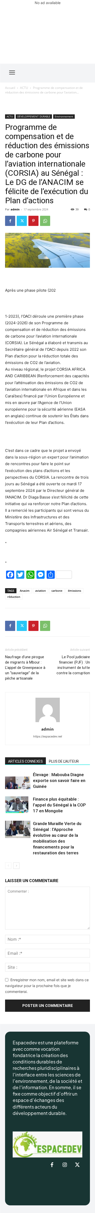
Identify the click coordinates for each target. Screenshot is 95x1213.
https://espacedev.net (47, 736)
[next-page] (16, 865)
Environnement (64, 116)
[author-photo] (47, 722)
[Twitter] (22, 221)
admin (15, 209)
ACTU (24, 88)
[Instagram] (65, 1165)
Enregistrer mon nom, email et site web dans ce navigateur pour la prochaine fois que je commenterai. (47, 985)
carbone (56, 590)
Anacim (25, 590)
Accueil (10, 88)
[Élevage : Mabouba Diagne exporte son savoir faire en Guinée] (17, 780)
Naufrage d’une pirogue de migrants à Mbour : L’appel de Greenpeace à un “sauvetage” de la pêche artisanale (25, 668)
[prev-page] (8, 865)
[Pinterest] (33, 221)
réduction (13, 597)
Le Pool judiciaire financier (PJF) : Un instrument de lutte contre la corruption (73, 665)
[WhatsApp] (45, 221)
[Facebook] (10, 221)
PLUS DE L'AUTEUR (64, 761)
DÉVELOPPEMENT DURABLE (33, 116)
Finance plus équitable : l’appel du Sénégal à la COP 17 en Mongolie (59, 805)
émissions (74, 590)
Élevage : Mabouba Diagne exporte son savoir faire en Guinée (59, 780)
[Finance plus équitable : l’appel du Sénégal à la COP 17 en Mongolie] (17, 805)
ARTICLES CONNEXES (25, 761)
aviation (40, 590)
